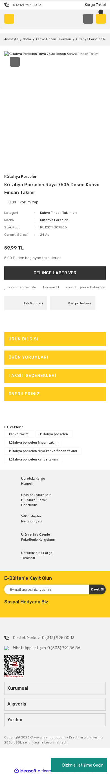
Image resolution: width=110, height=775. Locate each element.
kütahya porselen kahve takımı (33, 459)
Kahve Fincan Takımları (58, 213)
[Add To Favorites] (20, 287)
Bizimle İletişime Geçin (83, 765)
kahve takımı (19, 434)
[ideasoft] (25, 771)
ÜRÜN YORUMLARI (28, 357)
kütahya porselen (54, 434)
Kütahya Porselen (21, 176)
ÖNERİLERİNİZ (24, 394)
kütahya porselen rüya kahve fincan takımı (43, 451)
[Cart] (101, 19)
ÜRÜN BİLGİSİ (23, 339)
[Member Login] (88, 19)
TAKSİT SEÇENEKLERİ (32, 375)
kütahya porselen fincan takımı (33, 442)
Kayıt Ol (97, 589)
